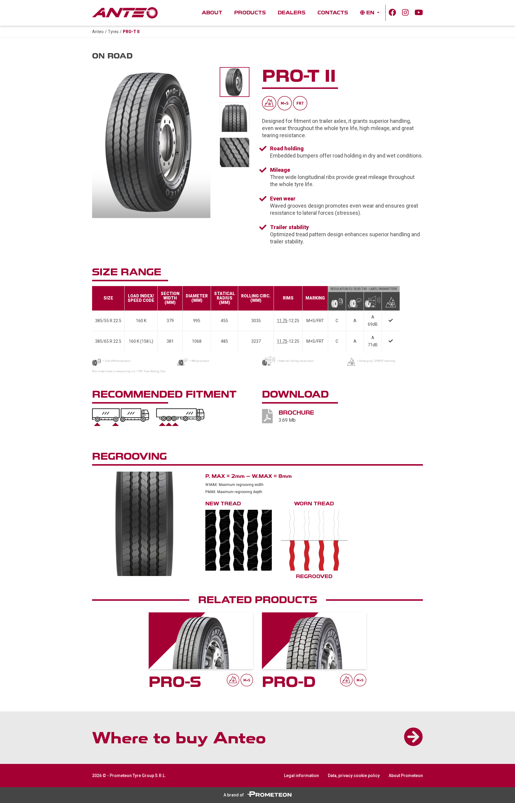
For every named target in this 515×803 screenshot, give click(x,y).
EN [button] (370, 13)
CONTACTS (332, 13)
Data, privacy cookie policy (354, 775)
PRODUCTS (250, 13)
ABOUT (215, 13)
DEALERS (291, 13)
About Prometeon (406, 775)
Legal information (301, 775)
